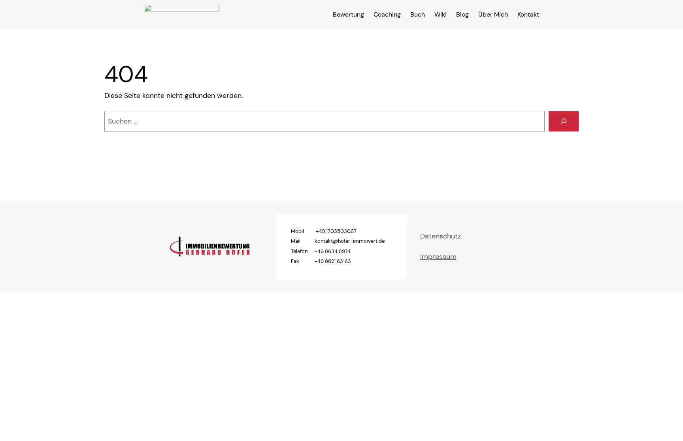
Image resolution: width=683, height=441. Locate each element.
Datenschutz (440, 236)
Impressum (438, 256)
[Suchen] (564, 121)
